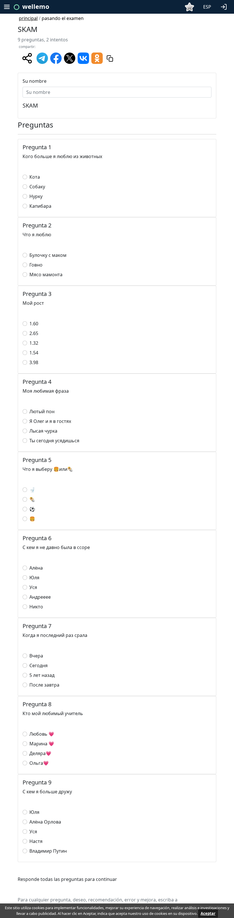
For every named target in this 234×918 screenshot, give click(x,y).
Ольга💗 (39, 763)
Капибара (40, 206)
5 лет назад (42, 675)
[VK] (83, 58)
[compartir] (27, 58)
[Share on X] (69, 58)
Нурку (36, 196)
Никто (36, 607)
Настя (36, 841)
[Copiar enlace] (110, 58)
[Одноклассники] (97, 58)
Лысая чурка (43, 431)
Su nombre (35, 81)
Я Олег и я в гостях (50, 421)
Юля (34, 577)
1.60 (33, 323)
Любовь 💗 (41, 734)
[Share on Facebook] (56, 58)
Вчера (36, 656)
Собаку (37, 186)
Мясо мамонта (45, 274)
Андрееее (40, 597)
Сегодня (38, 665)
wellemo (35, 6)
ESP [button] (207, 7)
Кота (34, 177)
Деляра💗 (40, 753)
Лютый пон (42, 411)
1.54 (33, 353)
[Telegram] (42, 58)
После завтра (44, 685)
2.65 (33, 333)
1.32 (33, 343)
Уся (33, 587)
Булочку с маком (47, 255)
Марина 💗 (41, 744)
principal (28, 18)
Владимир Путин (48, 851)
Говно (36, 265)
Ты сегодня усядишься (54, 440)
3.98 (33, 362)
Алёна (36, 568)
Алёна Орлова (45, 822)
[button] (225, 6)
